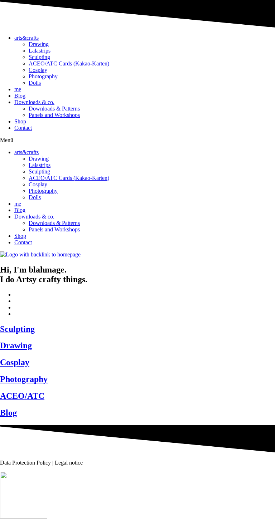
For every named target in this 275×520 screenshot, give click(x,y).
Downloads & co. (34, 102)
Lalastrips (39, 51)
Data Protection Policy (25, 463)
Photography (43, 76)
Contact (23, 128)
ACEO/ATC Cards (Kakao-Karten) (69, 63)
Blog (19, 96)
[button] (137, 140)
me (17, 89)
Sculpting (39, 57)
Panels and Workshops (54, 115)
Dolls (35, 83)
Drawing (39, 44)
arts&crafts (26, 38)
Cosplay (38, 70)
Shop (20, 121)
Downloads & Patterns (54, 109)
